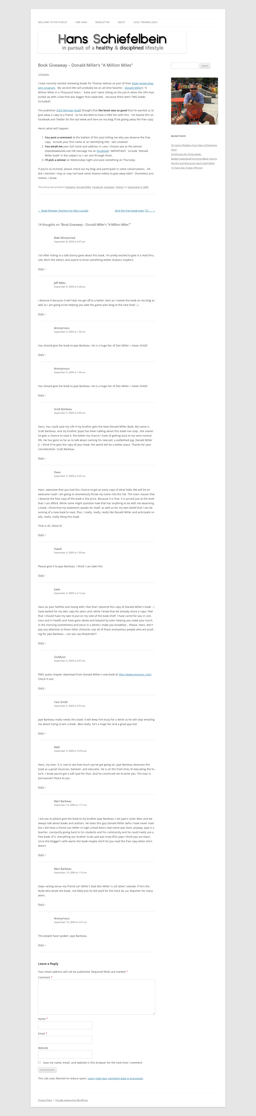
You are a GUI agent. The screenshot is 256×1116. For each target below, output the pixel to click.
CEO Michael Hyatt (68, 110)
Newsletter (102, 22)
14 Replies (43, 74)
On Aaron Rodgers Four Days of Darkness (194, 145)
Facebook (102, 151)
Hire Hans (81, 22)
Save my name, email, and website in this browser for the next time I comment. (93, 1062)
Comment (45, 977)
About (121, 22)
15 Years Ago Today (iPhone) (187, 167)
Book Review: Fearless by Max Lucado (63, 210)
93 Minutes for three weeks (186, 154)
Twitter (120, 187)
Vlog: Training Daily (146, 22)
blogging (70, 187)
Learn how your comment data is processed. (115, 1078)
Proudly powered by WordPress (71, 1100)
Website (43, 1048)
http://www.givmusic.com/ (135, 674)
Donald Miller (133, 88)
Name (43, 1019)
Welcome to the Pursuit (52, 22)
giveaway (109, 187)
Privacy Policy (45, 1100)
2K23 (174, 149)
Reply (41, 269)
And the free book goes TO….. (135, 210)
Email (42, 1033)
